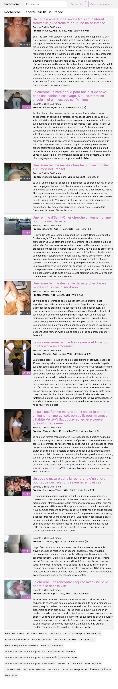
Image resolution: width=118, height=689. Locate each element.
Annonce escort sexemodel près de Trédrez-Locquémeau (79, 669)
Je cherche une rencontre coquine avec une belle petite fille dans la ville (70, 584)
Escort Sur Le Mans (34, 669)
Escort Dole (11, 675)
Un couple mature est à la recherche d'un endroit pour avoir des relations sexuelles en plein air (70, 480)
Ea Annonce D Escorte (17, 639)
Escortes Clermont (64, 651)
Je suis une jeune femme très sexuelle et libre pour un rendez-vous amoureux (71, 344)
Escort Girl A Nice (14, 633)
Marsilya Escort (87, 639)
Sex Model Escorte (37, 633)
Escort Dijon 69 (93, 663)
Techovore (11, 4)
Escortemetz (75, 663)
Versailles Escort (69, 657)
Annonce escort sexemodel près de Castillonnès (31, 657)
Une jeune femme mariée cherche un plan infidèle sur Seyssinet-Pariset (70, 167)
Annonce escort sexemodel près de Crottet (28, 651)
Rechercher (77, 4)
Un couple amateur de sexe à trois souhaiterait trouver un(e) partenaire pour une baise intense (69, 21)
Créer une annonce (101, 4)
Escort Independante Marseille (21, 645)
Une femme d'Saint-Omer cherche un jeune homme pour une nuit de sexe (72, 219)
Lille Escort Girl (13, 669)
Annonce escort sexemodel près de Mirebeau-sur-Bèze (35, 663)
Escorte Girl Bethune (52, 645)
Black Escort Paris (41, 639)
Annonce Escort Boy (65, 639)
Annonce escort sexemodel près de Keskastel (75, 633)
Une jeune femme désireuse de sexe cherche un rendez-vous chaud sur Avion (69, 285)
